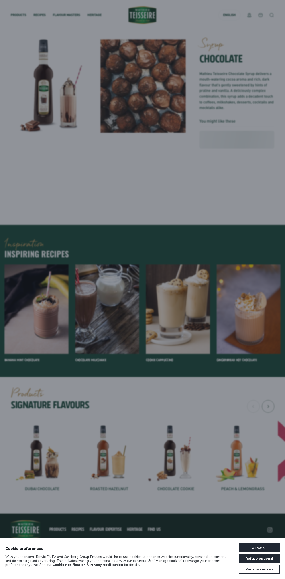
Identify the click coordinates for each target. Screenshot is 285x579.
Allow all (259, 548)
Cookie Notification (69, 565)
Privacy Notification (106, 565)
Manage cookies (259, 569)
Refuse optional (259, 559)
